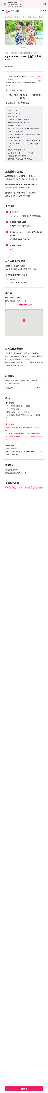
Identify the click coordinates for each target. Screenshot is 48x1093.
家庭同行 (28, 488)
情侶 (8, 488)
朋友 (20, 488)
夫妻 (14, 488)
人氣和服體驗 (38, 488)
